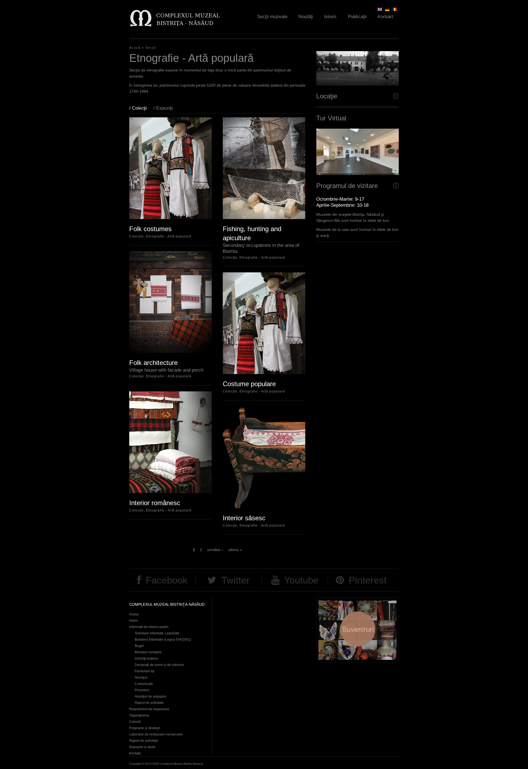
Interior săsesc (244, 518)
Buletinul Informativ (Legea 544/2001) (163, 639)
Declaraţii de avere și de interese (159, 665)
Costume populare (249, 384)
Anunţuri (141, 677)
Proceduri (142, 690)
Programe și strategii (144, 728)
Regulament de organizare (149, 709)
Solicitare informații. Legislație (157, 633)
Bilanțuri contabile (148, 652)
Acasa (134, 614)
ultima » (235, 549)
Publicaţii (357, 16)
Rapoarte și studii (142, 747)
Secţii (150, 47)
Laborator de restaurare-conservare (156, 734)
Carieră (135, 722)
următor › (215, 549)
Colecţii (142, 108)
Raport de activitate (149, 703)
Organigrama (139, 715)
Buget (139, 646)
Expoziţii (164, 108)
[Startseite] (174, 18)
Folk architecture (153, 362)
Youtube (301, 580)
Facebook (167, 580)
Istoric (330, 16)
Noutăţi (305, 16)
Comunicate (144, 684)
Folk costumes (150, 229)
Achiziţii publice (146, 658)
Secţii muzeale (272, 16)
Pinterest (368, 580)
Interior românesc (154, 503)
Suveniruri (357, 630)
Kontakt (385, 16)
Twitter (235, 580)
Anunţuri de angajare (150, 696)
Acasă (135, 47)
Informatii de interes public (149, 627)
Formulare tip (145, 671)
